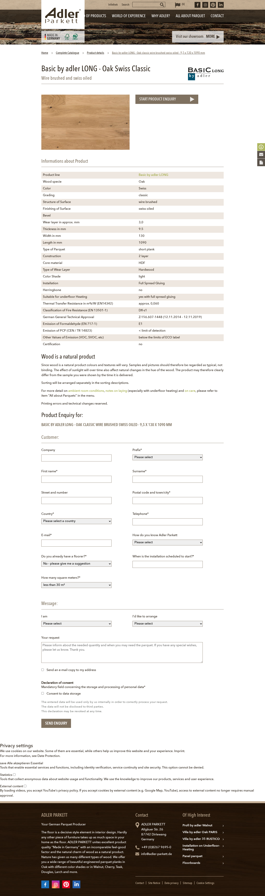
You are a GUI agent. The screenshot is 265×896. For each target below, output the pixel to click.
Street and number (54, 492)
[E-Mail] (261, 155)
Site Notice (154, 883)
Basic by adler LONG (153, 175)
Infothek (113, 4)
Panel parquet (192, 856)
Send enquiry (56, 724)
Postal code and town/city (151, 494)
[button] (3, 763)
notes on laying (116, 391)
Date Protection (48, 756)
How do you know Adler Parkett (154, 535)
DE (183, 4)
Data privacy (171, 883)
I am (44, 616)
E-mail (49, 537)
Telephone (140, 515)
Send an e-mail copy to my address (71, 670)
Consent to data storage (64, 693)
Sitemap (187, 883)
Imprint (179, 751)
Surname (140, 473)
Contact (139, 883)
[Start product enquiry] (261, 162)
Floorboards (191, 863)
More (210, 37)
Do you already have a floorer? (64, 558)
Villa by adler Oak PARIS (200, 832)
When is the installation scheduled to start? (163, 558)
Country (49, 515)
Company (48, 450)
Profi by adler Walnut (197, 825)
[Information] (261, 147)
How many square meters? (60, 579)
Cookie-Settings (205, 883)
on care (190, 391)
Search (125, 4)
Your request (50, 637)
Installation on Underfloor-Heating (201, 847)
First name (49, 473)
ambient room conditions (86, 391)
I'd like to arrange (144, 616)
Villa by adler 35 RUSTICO (201, 839)
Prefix (140, 451)
